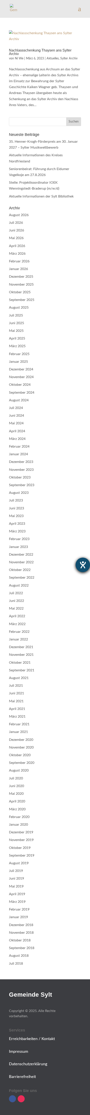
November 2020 (21, 747)
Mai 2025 (16, 331)
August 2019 (19, 863)
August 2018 (19, 955)
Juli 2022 (16, 593)
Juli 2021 (16, 685)
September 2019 (21, 855)
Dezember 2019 (21, 832)
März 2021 (17, 716)
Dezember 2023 (21, 462)
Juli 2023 (16, 500)
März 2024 (17, 439)
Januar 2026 (18, 269)
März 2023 (17, 531)
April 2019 (17, 894)
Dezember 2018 (21, 925)
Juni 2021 (16, 693)
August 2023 (19, 492)
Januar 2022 (18, 639)
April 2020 (17, 801)
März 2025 (17, 346)
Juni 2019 (16, 878)
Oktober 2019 (20, 848)
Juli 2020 (16, 778)
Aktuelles (53, 58)
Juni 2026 (16, 230)
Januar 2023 (18, 547)
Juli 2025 (16, 315)
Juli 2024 (16, 408)
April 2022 (17, 616)
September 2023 (21, 485)
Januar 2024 (18, 454)
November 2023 (21, 469)
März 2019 (17, 901)
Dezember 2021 (21, 647)
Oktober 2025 (20, 292)
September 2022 (21, 577)
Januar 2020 (18, 824)
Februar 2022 (19, 631)
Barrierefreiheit (22, 1077)
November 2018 (21, 932)
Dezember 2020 (21, 740)
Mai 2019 (16, 886)
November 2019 (21, 840)
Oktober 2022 (20, 570)
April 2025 (17, 338)
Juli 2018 (16, 963)
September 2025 (21, 300)
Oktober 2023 (20, 477)
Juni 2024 (16, 415)
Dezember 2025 (21, 276)
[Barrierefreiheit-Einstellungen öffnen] (83, 565)
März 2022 (17, 624)
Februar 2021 (19, 724)
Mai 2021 (16, 701)
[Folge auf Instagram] (21, 1098)
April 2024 (17, 431)
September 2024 (21, 392)
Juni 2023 (16, 508)
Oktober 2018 (20, 940)
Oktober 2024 (20, 384)
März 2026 (17, 253)
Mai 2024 (16, 423)
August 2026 (19, 215)
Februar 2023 (19, 539)
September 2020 (21, 763)
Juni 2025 (16, 323)
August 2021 (19, 678)
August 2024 (19, 400)
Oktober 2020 (20, 755)
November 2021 (21, 654)
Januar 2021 (18, 732)
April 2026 (17, 246)
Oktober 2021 (20, 662)
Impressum (18, 1052)
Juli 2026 (16, 222)
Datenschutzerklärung (28, 1064)
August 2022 (19, 585)
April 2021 (17, 709)
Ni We (19, 58)
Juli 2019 (16, 871)
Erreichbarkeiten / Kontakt (32, 1039)
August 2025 (19, 307)
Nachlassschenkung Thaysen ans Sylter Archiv (40, 52)
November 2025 (21, 284)
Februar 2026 (19, 261)
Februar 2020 (19, 817)
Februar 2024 (19, 446)
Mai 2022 (16, 608)
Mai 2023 (16, 516)
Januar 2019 (18, 917)
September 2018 (21, 948)
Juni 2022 (16, 601)
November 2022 (21, 562)
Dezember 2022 (21, 554)
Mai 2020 (16, 793)
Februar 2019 (19, 909)
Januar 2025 (18, 361)
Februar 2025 (19, 354)
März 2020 (17, 809)
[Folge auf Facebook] (12, 1098)
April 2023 (17, 523)
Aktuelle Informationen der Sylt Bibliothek (41, 196)
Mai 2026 (16, 238)
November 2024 (21, 377)
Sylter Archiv (69, 58)
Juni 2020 (16, 786)
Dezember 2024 (21, 369)
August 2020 (19, 770)
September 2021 (21, 670)
